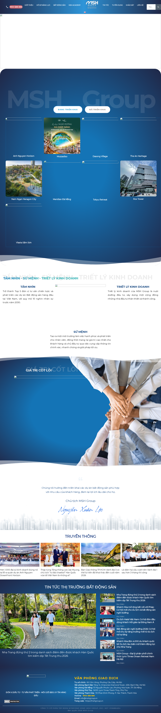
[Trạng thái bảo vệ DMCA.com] (12, 701)
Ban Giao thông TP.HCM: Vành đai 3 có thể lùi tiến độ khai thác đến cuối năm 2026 (100, 573)
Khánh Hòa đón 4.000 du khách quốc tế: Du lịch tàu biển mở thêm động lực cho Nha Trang (136, 644)
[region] (80, 41)
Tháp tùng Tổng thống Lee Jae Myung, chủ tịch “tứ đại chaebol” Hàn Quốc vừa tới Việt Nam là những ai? (60, 573)
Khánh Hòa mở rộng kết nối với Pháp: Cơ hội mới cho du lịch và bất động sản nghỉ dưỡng (136, 610)
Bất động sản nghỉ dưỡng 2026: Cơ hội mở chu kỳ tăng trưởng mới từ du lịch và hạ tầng (136, 632)
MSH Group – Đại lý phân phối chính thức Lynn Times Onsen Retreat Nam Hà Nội (135, 656)
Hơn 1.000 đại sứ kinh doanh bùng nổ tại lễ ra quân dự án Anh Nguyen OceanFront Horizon (19, 573)
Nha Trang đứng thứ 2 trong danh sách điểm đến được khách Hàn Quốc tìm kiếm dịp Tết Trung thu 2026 (136, 598)
